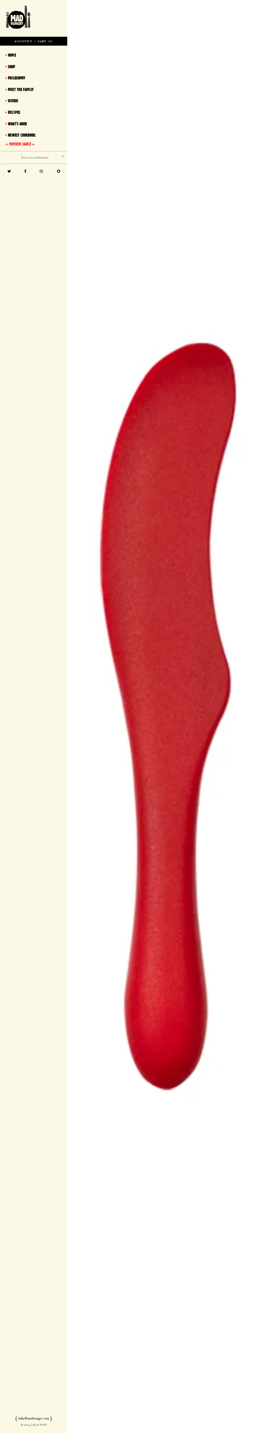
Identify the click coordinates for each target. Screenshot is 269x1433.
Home (12, 55)
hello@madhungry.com (33, 1418)
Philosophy (16, 78)
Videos (13, 100)
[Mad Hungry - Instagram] (41, 171)
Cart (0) (45, 41)
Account (23, 41)
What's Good (17, 123)
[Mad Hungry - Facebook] (25, 171)
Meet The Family (21, 89)
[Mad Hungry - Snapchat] (58, 171)
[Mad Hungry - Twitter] (9, 171)
